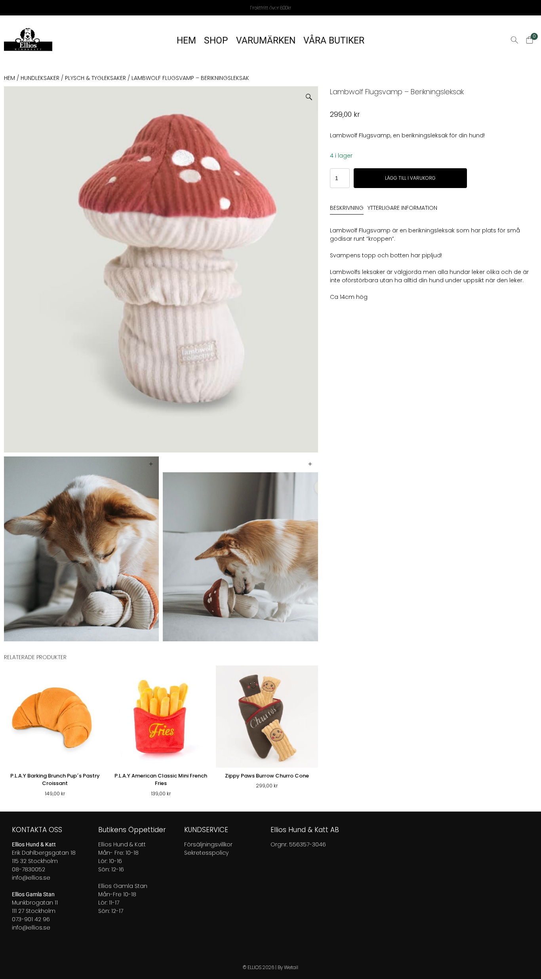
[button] (312, 94)
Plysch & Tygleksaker (95, 78)
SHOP (216, 40)
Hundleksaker (40, 78)
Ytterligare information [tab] (402, 208)
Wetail (291, 967)
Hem (9, 78)
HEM (186, 40)
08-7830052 (28, 869)
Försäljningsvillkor (208, 844)
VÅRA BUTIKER (333, 40)
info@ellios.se (31, 878)
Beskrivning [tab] (347, 208)
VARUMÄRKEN (265, 40)
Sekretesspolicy (206, 853)
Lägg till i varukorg (410, 178)
